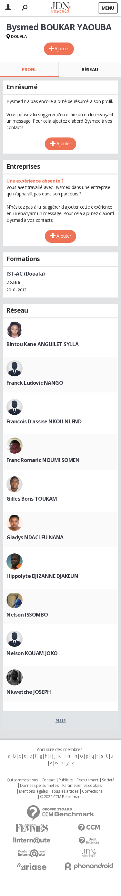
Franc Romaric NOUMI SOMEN (43, 460)
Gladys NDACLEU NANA (35, 537)
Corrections (92, 791)
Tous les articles (64, 791)
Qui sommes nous (22, 780)
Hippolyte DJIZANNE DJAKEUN (42, 576)
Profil (29, 69)
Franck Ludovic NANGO (34, 382)
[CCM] (89, 828)
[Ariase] (32, 866)
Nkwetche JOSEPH (28, 691)
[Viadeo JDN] (89, 853)
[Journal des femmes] (32, 828)
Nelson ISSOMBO (27, 614)
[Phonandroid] (89, 866)
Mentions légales (33, 791)
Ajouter (62, 48)
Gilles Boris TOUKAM (31, 498)
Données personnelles (39, 785)
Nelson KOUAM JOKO (32, 653)
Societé (108, 780)
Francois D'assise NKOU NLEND (43, 421)
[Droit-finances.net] (89, 841)
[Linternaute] (32, 840)
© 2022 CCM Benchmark (61, 797)
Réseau (90, 69)
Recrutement (87, 780)
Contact (48, 780)
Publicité (66, 780)
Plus (60, 720)
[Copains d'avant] (32, 853)
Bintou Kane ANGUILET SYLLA (42, 344)
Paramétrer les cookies (82, 785)
